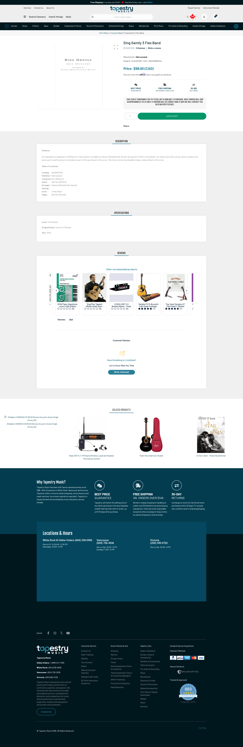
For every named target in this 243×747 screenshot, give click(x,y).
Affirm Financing (118, 679)
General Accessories (149, 688)
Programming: (48, 228)
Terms (113, 662)
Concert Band (116, 33)
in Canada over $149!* (105, 2)
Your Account (87, 662)
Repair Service (194, 8)
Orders (84, 666)
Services (27, 8)
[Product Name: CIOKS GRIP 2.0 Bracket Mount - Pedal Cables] (121, 294)
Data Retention (117, 687)
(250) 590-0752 (47, 677)
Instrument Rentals (211, 8)
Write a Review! (121, 372)
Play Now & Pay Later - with (139, 2)
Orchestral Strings (116, 26)
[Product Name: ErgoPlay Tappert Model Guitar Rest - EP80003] (94, 294)
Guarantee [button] (136, 91)
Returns (114, 654)
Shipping (114, 651)
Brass (131, 26)
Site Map (202, 728)
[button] (116, 47)
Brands (143, 698)
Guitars (14, 26)
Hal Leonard (141, 57)
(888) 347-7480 (58, 662)
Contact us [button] (38, 8)
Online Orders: (43, 662)
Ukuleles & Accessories (150, 661)
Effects (35, 26)
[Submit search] (93, 16)
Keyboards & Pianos (72, 26)
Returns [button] (194, 91)
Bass (46, 26)
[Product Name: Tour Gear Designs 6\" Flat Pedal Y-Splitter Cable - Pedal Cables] (175, 294)
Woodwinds (144, 26)
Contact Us (46, 711)
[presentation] (7, 26)
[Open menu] (24, 17)
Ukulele (56, 26)
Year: (44, 233)
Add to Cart (172, 116)
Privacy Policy (117, 658)
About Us (50, 8)
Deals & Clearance (37, 16)
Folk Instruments (147, 665)
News (68, 16)
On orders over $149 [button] (165, 91)
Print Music (158, 26)
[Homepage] (121, 9)
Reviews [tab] (61, 319)
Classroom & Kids (147, 680)
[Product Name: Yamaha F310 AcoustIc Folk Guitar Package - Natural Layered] (148, 294)
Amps (24, 26)
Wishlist (84, 658)
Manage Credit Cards (89, 676)
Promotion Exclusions (120, 683)
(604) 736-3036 (48, 672)
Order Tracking (87, 654)
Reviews (144, 706)
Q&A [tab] (71, 319)
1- (51, 662)
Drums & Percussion (95, 26)
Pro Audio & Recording (177, 26)
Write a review (154, 48)
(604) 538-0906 (49, 667)
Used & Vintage (56, 16)
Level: (45, 222)
